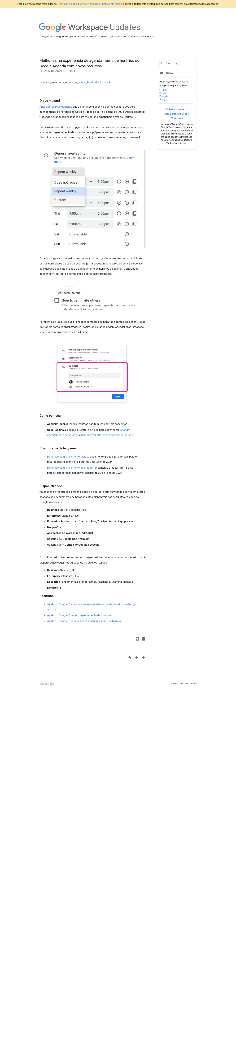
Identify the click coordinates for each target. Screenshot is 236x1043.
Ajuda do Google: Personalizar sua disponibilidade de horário (84, 621)
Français (163, 96)
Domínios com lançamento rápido (67, 456)
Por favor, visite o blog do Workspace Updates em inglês (90, 3)
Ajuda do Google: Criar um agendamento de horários (79, 615)
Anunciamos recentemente (55, 106)
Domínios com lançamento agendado (70, 467)
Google (175, 683)
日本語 (162, 99)
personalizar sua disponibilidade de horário (107, 435)
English (163, 90)
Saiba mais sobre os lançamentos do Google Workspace (176, 114)
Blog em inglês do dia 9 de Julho (92, 82)
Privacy (184, 683)
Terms (194, 683)
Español (163, 93)
